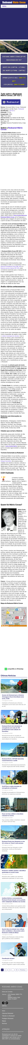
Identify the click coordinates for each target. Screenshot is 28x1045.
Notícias (4, 1023)
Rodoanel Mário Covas (12, 129)
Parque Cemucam (6, 461)
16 (16, 970)
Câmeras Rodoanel (7, 1013)
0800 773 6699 (19, 84)
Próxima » (23, 970)
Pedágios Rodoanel (7, 1018)
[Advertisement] (14, 24)
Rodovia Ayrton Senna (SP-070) (10, 268)
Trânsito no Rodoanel (8, 1016)
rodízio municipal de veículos (10, 336)
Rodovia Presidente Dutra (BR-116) (11, 266)
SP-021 (12, 110)
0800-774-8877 (12, 999)
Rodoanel (21, 109)
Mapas (4, 1021)
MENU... (4, 6)
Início (3, 1011)
